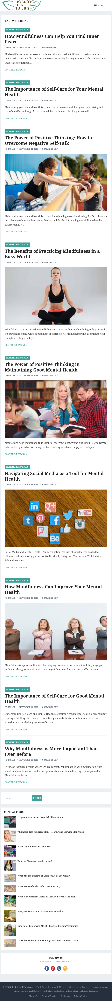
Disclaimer (65, 996)
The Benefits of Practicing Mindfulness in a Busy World (52, 254)
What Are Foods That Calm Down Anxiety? (40, 886)
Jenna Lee (10, 47)
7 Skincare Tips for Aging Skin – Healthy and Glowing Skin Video (51, 831)
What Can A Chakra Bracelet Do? (34, 846)
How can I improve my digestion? (35, 861)
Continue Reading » (16, 69)
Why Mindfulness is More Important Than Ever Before (51, 751)
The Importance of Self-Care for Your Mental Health (54, 92)
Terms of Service (49, 996)
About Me (33, 996)
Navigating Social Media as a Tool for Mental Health (54, 476)
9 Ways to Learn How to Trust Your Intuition (41, 911)
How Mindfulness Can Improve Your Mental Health (53, 589)
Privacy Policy (80, 996)
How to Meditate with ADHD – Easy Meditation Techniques (48, 926)
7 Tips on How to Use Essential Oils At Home (40, 817)
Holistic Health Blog (17, 30)
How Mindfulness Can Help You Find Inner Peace (52, 39)
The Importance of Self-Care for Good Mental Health (54, 698)
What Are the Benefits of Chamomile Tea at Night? (44, 875)
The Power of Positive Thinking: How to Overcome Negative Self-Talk (48, 140)
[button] (99, 5)
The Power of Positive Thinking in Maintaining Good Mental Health (42, 367)
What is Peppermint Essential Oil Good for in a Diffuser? (47, 896)
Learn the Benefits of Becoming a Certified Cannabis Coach (48, 940)
